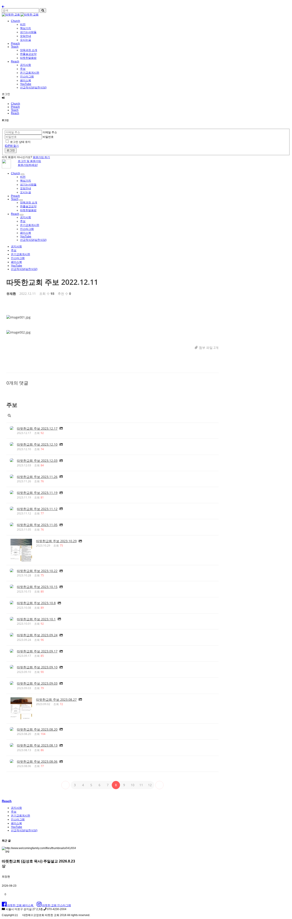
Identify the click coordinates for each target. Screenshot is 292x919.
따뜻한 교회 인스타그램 (56, 905)
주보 (23, 68)
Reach (15, 61)
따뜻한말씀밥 (28, 57)
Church (15, 21)
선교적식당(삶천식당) (33, 87)
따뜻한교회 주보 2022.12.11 (52, 282)
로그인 (11, 150)
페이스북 (25, 80)
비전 (23, 24)
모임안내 (25, 36)
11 (141, 785)
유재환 (11, 293)
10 (132, 785)
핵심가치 (25, 28)
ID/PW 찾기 (12, 145)
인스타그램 (27, 76)
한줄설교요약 (28, 54)
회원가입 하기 (41, 157)
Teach (14, 46)
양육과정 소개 (28, 50)
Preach (15, 43)
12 (150, 785)
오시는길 (25, 39)
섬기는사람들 (28, 32)
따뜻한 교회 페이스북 (20, 905)
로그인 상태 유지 (20, 142)
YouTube (25, 84)
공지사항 (25, 65)
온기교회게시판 (29, 72)
